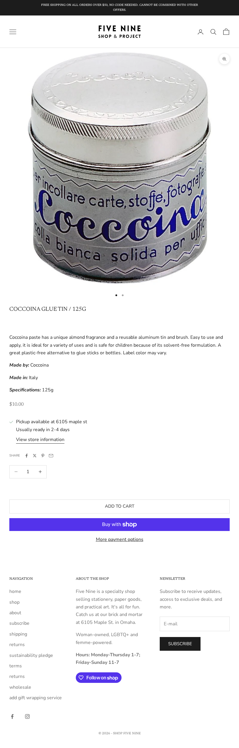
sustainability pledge (31, 655)
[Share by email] (51, 455)
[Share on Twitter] (34, 455)
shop (14, 602)
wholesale (20, 687)
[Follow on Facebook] (12, 716)
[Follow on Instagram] (27, 716)
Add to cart (119, 506)
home (15, 591)
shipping (18, 634)
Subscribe (180, 644)
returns (17, 644)
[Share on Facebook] (26, 455)
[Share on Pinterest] (43, 455)
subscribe (19, 623)
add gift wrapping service (35, 698)
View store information (40, 439)
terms (15, 666)
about (15, 613)
